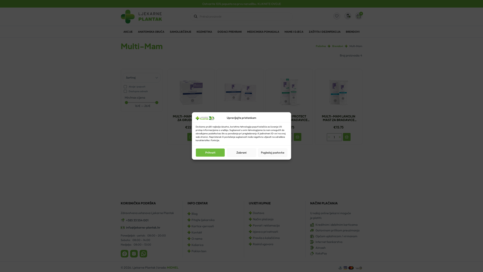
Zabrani (241, 152)
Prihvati (210, 152)
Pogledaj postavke (272, 152)
